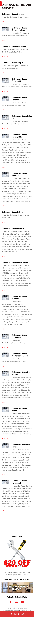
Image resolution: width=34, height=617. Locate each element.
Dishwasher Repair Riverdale (19, 174)
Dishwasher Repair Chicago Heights (19, 29)
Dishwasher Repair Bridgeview (19, 336)
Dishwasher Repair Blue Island (14, 228)
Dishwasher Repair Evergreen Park (16, 262)
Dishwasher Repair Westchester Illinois (20, 355)
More (3, 22)
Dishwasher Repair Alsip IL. (13, 63)
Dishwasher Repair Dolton (12, 212)
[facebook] (10, 602)
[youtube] (22, 602)
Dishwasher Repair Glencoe (13, 14)
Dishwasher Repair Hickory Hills (19, 136)
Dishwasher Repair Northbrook (19, 482)
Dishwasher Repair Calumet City (19, 80)
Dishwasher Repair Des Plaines (14, 46)
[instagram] (16, 602)
